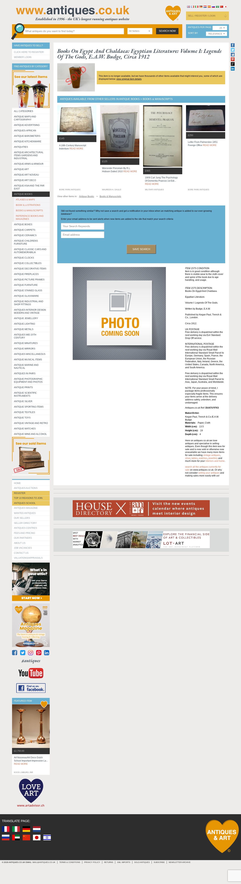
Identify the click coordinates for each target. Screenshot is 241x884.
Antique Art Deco (25, 180)
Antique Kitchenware (27, 141)
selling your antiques (209, 473)
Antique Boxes (23, 224)
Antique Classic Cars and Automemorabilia (30, 251)
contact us (21, 553)
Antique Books (23, 194)
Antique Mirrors (24, 348)
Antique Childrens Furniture (26, 242)
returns (108, 862)
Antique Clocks (24, 257)
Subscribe (159, 862)
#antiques (31, 660)
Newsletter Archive (180, 862)
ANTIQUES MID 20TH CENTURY (25, 336)
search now (167, 31)
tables (194, 458)
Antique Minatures (26, 343)
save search (141, 249)
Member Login (22, 57)
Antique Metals (23, 329)
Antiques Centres (25, 528)
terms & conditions (69, 862)
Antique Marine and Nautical (26, 366)
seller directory (25, 523)
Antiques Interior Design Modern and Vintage (30, 311)
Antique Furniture (26, 285)
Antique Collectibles (27, 263)
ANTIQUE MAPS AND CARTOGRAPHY (25, 118)
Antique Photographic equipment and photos (28, 380)
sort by (193, 33)
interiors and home (215, 461)
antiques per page (199, 27)
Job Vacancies (23, 548)
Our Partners (23, 538)
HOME (17, 483)
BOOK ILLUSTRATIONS (28, 205)
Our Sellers (22, 518)
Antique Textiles (24, 412)
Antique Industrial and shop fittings (28, 303)
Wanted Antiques (25, 513)
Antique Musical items (28, 359)
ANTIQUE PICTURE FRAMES (29, 279)
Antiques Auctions (25, 488)
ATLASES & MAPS (25, 199)
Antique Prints (23, 387)
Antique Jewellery (26, 318)
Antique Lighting (24, 324)
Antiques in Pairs (24, 373)
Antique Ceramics (25, 235)
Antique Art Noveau (26, 174)
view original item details (129, 79)
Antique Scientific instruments (25, 394)
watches (203, 458)
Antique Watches (25, 428)
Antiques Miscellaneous (29, 354)
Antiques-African (25, 130)
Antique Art (21, 169)
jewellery (213, 458)
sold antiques (142, 862)
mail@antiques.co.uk (44, 862)
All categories (23, 111)
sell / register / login (201, 15)
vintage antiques (211, 455)
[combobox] (139, 31)
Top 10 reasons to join (28, 498)
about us (19, 543)
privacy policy (92, 862)
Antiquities (21, 147)
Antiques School (25, 503)
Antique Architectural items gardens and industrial (28, 155)
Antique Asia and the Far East (29, 187)
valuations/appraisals (28, 558)
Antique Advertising (27, 125)
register (19, 493)
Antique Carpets (24, 230)
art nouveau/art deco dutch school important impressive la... (31, 760)
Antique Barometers (27, 136)
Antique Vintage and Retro (31, 423)
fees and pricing (24, 533)
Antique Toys (22, 417)
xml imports (123, 862)
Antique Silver (23, 401)
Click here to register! (29, 52)
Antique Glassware (26, 296)
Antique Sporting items (28, 406)
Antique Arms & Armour (28, 164)
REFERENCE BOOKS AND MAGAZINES (30, 217)
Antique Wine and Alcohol (30, 434)
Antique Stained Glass (28, 290)
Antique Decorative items (30, 268)
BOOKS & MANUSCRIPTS (29, 210)
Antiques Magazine (26, 508)
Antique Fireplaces (26, 274)
